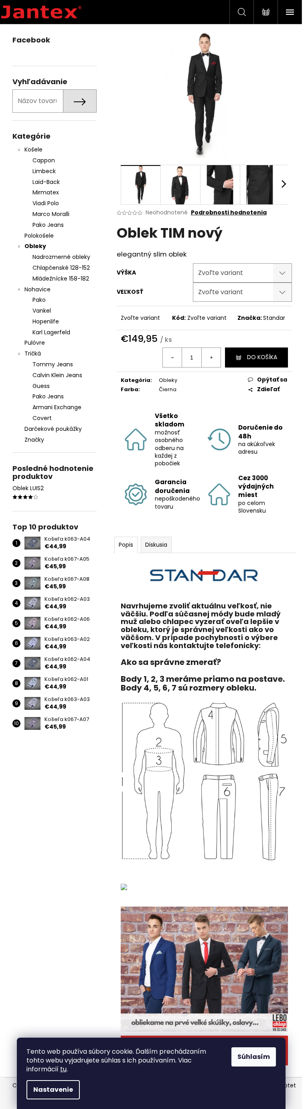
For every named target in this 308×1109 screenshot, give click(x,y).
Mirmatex (45, 192)
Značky (34, 440)
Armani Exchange (56, 407)
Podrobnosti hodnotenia (229, 212)
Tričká (32, 353)
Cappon (43, 160)
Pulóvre (34, 343)
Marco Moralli (50, 214)
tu (63, 1069)
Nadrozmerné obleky (61, 257)
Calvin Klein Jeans (57, 375)
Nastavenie (53, 1089)
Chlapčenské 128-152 (61, 268)
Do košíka (262, 357)
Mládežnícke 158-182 (60, 279)
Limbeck (44, 171)
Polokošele (39, 236)
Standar (274, 318)
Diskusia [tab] (156, 545)
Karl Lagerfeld (51, 332)
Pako (39, 300)
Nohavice (37, 289)
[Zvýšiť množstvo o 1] (211, 357)
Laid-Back (46, 182)
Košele (33, 149)
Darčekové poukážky (53, 429)
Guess (41, 386)
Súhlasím (253, 1056)
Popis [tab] (126, 545)
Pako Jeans (48, 225)
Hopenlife (45, 321)
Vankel (41, 311)
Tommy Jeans (52, 364)
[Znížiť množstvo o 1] (172, 357)
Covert (42, 418)
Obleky (35, 246)
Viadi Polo (45, 203)
